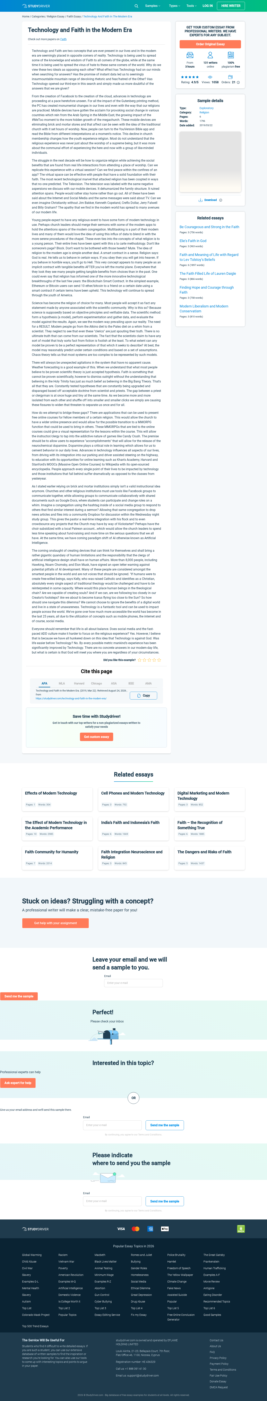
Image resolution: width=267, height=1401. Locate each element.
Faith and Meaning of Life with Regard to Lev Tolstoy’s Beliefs (209, 257)
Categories (38, 16)
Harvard (79, 683)
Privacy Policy (218, 1357)
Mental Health (30, 1288)
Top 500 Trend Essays (35, 1326)
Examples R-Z (103, 1281)
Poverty (63, 1268)
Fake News (174, 1288)
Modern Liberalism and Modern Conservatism (204, 308)
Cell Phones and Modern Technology (133, 793)
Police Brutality (176, 1254)
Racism (62, 1254)
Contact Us (216, 1340)
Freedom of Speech (179, 1268)
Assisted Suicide (177, 1294)
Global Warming (32, 1254)
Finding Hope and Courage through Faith (207, 289)
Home (26, 16)
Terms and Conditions (223, 1369)
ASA (114, 683)
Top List (26, 1308)
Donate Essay (218, 1381)
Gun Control (102, 1294)
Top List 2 (64, 1308)
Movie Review (211, 1281)
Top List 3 (100, 1308)
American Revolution (70, 1274)
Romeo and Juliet (141, 1254)
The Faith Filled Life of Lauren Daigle (208, 273)
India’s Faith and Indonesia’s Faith (130, 822)
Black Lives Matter (106, 1261)
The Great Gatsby (214, 1254)
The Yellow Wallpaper (180, 1274)
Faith (63, 39)
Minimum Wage (104, 1274)
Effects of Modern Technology (51, 793)
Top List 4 (136, 1308)
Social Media (138, 1281)
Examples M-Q (67, 1281)
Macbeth (100, 1254)
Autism (26, 1301)
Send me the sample (18, 996)
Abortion (100, 1288)
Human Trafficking (214, 1268)
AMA (148, 683)
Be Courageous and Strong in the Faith (209, 227)
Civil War (27, 1268)
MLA (62, 683)
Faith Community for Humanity (51, 852)
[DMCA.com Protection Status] (241, 1229)
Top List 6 (209, 1308)
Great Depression (141, 1294)
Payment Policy (219, 1363)
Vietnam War (66, 1261)
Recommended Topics (216, 1301)
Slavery (26, 1274)
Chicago (96, 683)
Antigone (208, 1288)
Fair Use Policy (218, 1375)
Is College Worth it (69, 1301)
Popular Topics (67, 1314)
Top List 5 (173, 1308)
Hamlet (171, 1261)
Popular (172, 1301)
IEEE (131, 683)
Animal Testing (103, 1268)
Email (107, 976)
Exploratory (207, 108)
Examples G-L (30, 1281)
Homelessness (140, 1274)
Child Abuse (29, 1261)
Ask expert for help (17, 1083)
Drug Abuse (138, 1301)
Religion (204, 112)
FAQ (212, 1352)
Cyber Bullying (103, 1301)
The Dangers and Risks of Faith (204, 852)
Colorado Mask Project (36, 1314)
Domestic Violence (69, 1294)
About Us (215, 1346)
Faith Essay (74, 16)
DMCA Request (219, 1387)
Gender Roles (139, 1268)
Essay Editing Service (107, 1314)
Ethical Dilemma (140, 1288)
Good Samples (212, 1314)
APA (44, 683)
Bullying (136, 1261)
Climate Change (176, 1281)
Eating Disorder (212, 1294)
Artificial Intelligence (70, 1288)
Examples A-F (211, 1274)
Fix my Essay (139, 1314)
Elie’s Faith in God (193, 241)
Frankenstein (211, 1261)
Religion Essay (56, 16)
